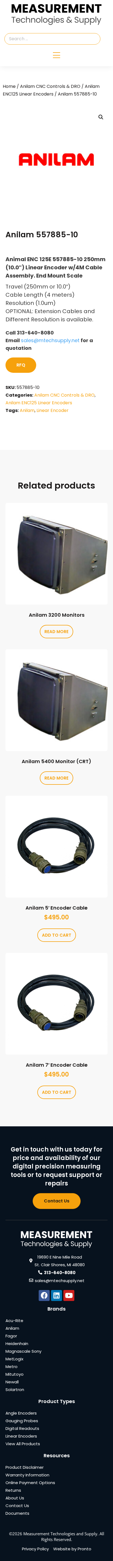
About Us (14, 1498)
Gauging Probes (21, 1421)
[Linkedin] (56, 1295)
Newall (12, 1382)
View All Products (22, 1444)
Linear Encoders (21, 1436)
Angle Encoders (21, 1413)
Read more (56, 631)
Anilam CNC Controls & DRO (50, 86)
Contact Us (17, 1505)
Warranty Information (27, 1475)
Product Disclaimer (24, 1467)
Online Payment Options (30, 1482)
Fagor (11, 1336)
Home (9, 86)
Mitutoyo (14, 1374)
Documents (17, 1513)
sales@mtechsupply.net (50, 340)
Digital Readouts (22, 1428)
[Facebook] (44, 1295)
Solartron (14, 1389)
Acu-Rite (14, 1320)
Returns (13, 1490)
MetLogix (14, 1359)
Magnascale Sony (23, 1351)
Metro (11, 1366)
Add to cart (56, 935)
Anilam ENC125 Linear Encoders (38, 403)
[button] (101, 117)
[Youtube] (68, 1295)
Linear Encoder (52, 410)
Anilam (27, 410)
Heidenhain (16, 1343)
